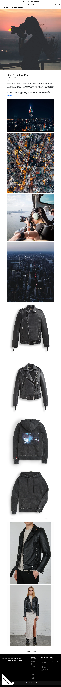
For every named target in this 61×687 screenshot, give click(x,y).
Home (3, 7)
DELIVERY (52, 659)
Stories (8, 7)
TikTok (32, 660)
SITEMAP (42, 671)
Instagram (33, 658)
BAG (58, 4)
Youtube (33, 664)
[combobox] (31, 682)
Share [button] (10, 81)
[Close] (12, 682)
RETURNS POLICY (54, 661)
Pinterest (33, 666)
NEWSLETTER (44, 662)
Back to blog (31, 651)
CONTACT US (34, 675)
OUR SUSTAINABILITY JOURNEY (44, 659)
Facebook (33, 661)
